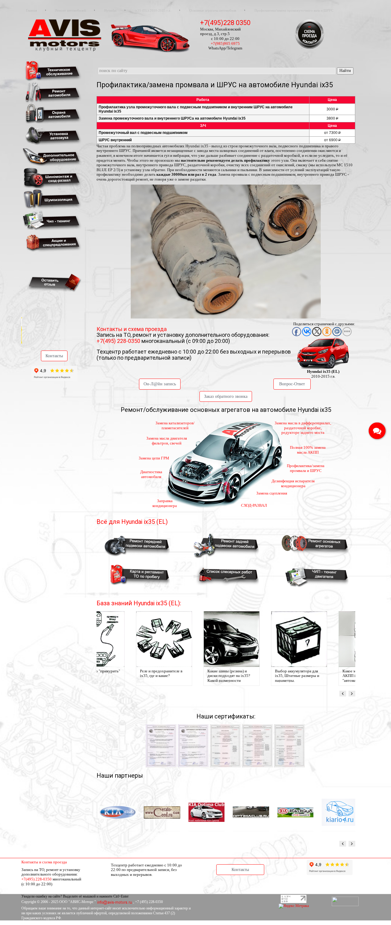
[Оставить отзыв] (53, 282)
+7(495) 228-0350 (119, 341)
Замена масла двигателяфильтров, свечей (166, 440)
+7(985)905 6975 (225, 43)
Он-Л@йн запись (160, 384)
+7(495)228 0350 (225, 23)
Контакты (54, 356)
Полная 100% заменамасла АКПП (308, 450)
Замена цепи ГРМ (154, 458)
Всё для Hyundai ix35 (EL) (132, 521)
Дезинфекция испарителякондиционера (293, 483)
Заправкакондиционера (164, 503)
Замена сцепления (271, 493)
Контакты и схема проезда (132, 329)
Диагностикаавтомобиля (151, 474)
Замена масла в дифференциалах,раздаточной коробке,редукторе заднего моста (303, 428)
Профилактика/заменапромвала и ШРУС (305, 468)
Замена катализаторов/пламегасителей (175, 425)
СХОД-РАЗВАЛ (254, 505)
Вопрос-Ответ (292, 384)
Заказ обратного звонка (225, 396)
